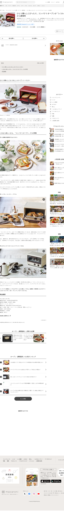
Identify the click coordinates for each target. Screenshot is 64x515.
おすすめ (57, 2)
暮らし (30, 459)
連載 (8, 460)
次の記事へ (35, 38)
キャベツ (9, 5)
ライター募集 (55, 491)
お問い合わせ (60, 491)
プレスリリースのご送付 (48, 493)
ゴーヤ (22, 5)
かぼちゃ (38, 5)
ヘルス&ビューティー (38, 459)
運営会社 (45, 495)
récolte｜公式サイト (4, 315)
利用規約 (49, 495)
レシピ (13, 459)
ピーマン (18, 5)
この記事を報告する (43, 320)
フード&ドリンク (48, 459)
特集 (4, 460)
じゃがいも (30, 5)
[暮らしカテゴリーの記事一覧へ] (19, 27)
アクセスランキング (23, 460)
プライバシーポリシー (55, 495)
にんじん (43, 5)
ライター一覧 (50, 491)
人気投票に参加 (39, 460)
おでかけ (25, 459)
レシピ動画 (48, 2)
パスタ (26, 5)
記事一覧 (45, 491)
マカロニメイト (14, 460)
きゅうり (34, 5)
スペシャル (31, 460)
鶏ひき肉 (14, 5)
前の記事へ (11, 38)
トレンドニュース (6, 459)
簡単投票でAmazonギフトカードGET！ (26, 24)
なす (6, 5)
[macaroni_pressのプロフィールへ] (23, 45)
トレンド (53, 2)
